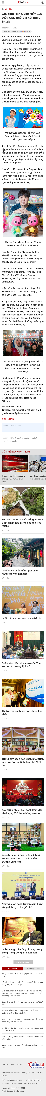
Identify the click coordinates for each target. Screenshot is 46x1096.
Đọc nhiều (12, 968)
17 (23, 984)
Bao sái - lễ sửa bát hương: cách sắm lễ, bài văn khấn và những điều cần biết (21, 1011)
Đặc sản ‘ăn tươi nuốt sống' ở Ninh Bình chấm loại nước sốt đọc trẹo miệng (22, 522)
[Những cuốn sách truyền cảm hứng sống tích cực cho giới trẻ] (23, 886)
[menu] (3, 2)
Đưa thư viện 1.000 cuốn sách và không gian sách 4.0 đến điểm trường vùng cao (21, 858)
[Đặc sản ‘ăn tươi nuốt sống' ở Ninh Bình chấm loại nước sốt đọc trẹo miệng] (23, 501)
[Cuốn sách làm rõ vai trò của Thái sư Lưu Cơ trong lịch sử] (23, 645)
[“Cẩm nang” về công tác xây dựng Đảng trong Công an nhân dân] (23, 931)
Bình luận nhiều (33, 968)
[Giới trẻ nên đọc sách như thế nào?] (23, 600)
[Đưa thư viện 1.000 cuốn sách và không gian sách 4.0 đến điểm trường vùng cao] (23, 837)
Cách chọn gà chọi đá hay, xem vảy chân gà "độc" (22, 1002)
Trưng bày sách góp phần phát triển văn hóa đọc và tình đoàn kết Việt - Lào (23, 762)
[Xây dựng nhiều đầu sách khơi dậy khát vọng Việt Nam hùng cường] (23, 792)
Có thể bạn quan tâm (16, 452)
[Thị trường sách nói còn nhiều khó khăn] (23, 693)
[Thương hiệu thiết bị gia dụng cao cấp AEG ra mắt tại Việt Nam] (15, 463)
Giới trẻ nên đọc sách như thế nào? (23, 618)
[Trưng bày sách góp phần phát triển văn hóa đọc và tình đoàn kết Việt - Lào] (23, 741)
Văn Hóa (8, 9)
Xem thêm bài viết (23, 962)
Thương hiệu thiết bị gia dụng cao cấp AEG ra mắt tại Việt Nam (13, 479)
